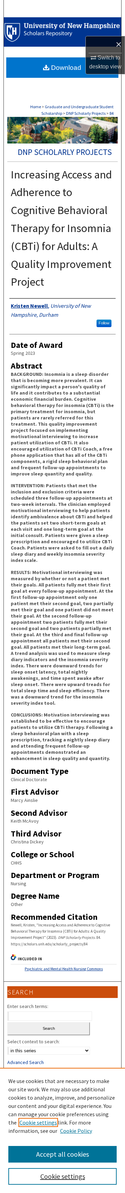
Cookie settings (38, 1122)
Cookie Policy (76, 1130)
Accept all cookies (62, 1154)
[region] (62, 1130)
